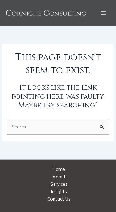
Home (59, 169)
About (59, 177)
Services (58, 184)
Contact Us (59, 199)
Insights (59, 191)
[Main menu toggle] (103, 12)
